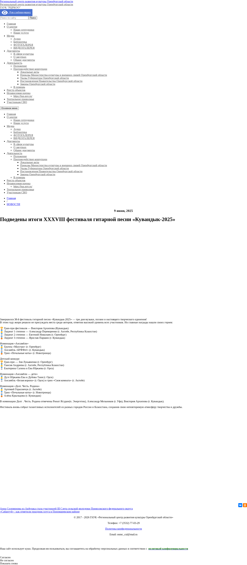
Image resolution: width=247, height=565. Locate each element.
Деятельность (14, 63)
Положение (20, 66)
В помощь (19, 87)
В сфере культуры (23, 53)
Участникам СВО (17, 102)
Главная (11, 23)
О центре (12, 26)
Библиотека (20, 41)
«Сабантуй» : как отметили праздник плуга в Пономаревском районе (40, 511)
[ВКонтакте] (240, 505)
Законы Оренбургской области (37, 84)
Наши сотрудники (23, 29)
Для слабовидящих (19, 12)
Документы (13, 50)
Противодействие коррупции (30, 69)
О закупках (19, 56)
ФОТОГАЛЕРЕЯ (23, 44)
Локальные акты (29, 72)
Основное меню (9, 108)
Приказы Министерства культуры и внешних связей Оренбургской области (63, 75)
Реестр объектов (16, 90)
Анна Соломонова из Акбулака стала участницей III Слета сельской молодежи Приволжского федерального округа (66, 508)
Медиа (10, 35)
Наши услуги (21, 32)
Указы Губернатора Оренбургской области (44, 78)
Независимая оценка (18, 93)
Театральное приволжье (20, 99)
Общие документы (24, 59)
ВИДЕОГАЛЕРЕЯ (24, 47)
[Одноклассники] (245, 505)
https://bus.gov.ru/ (22, 96)
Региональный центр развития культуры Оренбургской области (36, 1)
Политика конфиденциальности (123, 528)
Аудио (17, 38)
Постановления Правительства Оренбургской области (51, 81)
